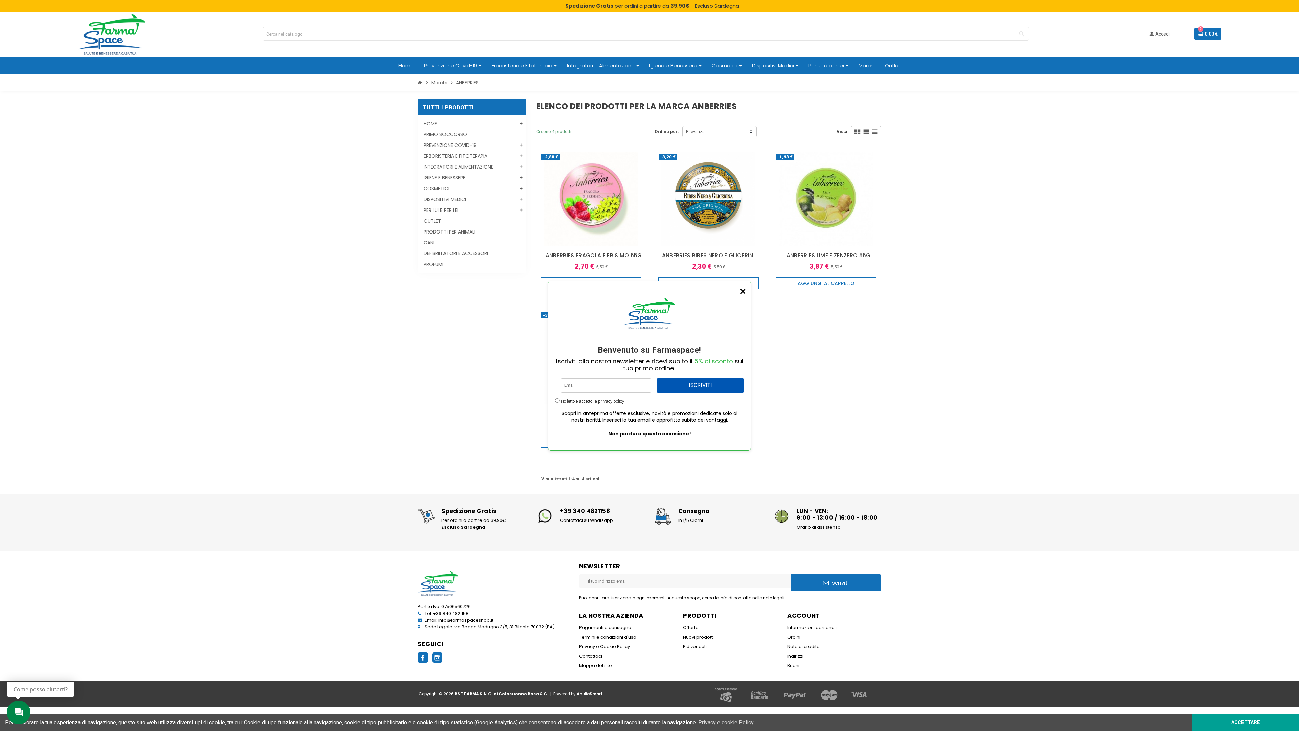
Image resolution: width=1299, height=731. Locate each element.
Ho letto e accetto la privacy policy (592, 401)
